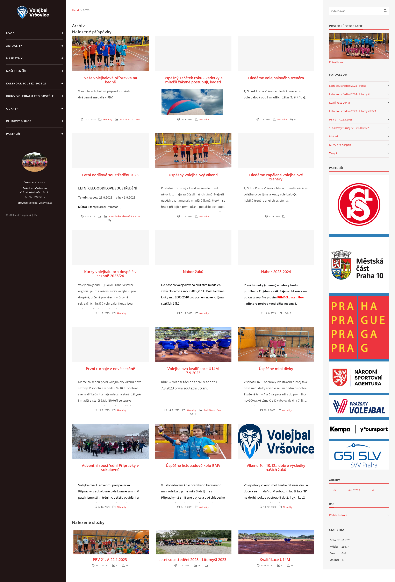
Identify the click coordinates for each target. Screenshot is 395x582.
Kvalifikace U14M (212, 410)
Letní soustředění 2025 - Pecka (347, 86)
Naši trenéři (16, 71)
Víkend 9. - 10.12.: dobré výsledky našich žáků (276, 467)
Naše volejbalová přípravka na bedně (110, 80)
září (350, 490)
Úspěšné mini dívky (276, 369)
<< (334, 490)
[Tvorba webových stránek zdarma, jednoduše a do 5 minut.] (30, 215)
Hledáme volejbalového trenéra (276, 78)
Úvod (10, 33)
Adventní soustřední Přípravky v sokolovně (110, 467)
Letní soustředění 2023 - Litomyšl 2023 (192, 559)
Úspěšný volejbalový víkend (193, 175)
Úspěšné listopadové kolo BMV (193, 465)
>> (373, 490)
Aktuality (14, 46)
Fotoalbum (336, 62)
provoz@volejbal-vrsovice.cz (34, 203)
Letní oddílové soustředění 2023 (110, 175)
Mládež (333, 136)
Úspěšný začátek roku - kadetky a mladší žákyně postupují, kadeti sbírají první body (193, 82)
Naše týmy (14, 58)
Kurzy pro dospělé (340, 145)
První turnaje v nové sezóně (110, 369)
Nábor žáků (193, 272)
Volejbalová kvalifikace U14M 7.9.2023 (193, 371)
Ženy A (333, 153)
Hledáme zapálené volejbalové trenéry (276, 177)
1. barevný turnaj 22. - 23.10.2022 (349, 128)
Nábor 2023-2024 (276, 272)
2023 (357, 490)
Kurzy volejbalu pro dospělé (30, 96)
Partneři (13, 134)
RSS (36, 215)
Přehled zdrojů (338, 515)
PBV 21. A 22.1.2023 (130, 119)
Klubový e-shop (18, 121)
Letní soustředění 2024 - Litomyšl (349, 94)
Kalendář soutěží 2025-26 (26, 83)
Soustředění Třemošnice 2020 (124, 216)
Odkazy (12, 108)
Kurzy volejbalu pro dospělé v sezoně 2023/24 (110, 274)
